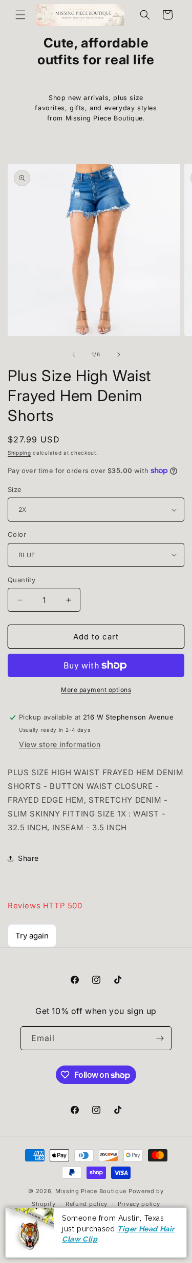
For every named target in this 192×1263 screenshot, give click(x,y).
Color (17, 534)
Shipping (19, 453)
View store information (59, 744)
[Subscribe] (159, 1038)
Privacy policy (139, 1203)
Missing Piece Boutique (90, 1191)
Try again (32, 935)
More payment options (96, 690)
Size (15, 489)
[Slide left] (73, 354)
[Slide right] (119, 354)
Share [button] (28, 858)
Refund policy (87, 1203)
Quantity (21, 580)
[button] (20, 15)
